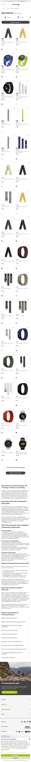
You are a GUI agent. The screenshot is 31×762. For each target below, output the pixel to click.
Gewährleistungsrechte (7, 737)
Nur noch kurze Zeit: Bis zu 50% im (11, 1)
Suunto (3, 597)
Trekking (3, 535)
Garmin (24, 596)
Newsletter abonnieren (8, 692)
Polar (8, 597)
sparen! (25, 1)
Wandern (24, 534)
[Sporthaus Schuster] (15, 5)
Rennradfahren (11, 508)
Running (25, 506)
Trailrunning (4, 508)
